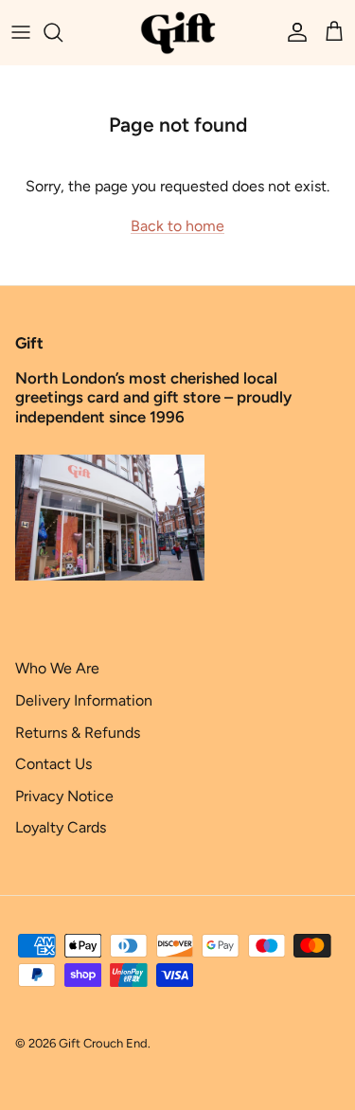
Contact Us (53, 764)
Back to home (177, 226)
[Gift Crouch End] (178, 32)
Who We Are (57, 668)
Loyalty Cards (60, 827)
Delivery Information (83, 700)
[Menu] (21, 32)
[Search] (62, 32)
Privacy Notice (64, 796)
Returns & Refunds (77, 733)
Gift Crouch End (103, 1043)
